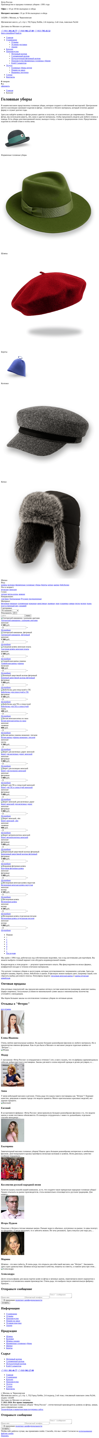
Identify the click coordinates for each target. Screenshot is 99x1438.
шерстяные (42, 603)
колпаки (11, 585)
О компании (11, 40)
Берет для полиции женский (13, 771)
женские (13, 589)
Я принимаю (23, 1300)
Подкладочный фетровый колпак (26, 58)
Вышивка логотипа (19, 72)
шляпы (4, 585)
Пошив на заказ (18, 70)
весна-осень (13, 594)
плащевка (64, 603)
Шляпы (9, 1336)
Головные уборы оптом (21, 68)
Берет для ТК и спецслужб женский (17, 787)
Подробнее (6, 630)
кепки (50, 585)
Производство (12, 51)
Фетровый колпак (19, 54)
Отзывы (14, 42)
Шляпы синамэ (13, 1341)
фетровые (5, 603)
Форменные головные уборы (19, 1343)
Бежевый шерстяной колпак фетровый (18, 678)
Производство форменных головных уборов (31, 61)
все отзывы (6, 1009)
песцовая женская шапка (62, 976)
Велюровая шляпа (9, 902)
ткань (89, 603)
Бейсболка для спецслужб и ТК (15, 692)
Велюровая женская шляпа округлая (17, 885)
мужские (5, 589)
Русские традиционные (31, 599)
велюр (83, 603)
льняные (51, 603)
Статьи (9, 75)
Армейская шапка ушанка (12, 663)
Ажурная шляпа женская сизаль (15, 649)
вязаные (13, 603)
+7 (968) (26, 31)
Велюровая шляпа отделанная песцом (17, 918)
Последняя (11, 953)
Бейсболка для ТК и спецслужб (15, 706)
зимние (22, 594)
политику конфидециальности (28, 1300)
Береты (9, 1348)
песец (77, 603)
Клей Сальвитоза (18, 63)
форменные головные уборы (28, 585)
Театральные (14, 599)
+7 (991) (9, 31)
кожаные (33, 603)
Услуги (9, 65)
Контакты (10, 77)
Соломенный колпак (20, 56)
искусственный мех (9, 606)
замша (72, 603)
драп (57, 603)
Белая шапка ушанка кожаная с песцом (18, 737)
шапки (56, 585)
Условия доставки (19, 44)
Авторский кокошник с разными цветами (19, 620)
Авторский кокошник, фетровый (15, 635)
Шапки (9, 1346)
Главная (9, 37)
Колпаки (10, 1339)
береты (44, 585)
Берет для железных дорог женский (16, 754)
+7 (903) (42, 31)
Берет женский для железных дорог (16, 804)
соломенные (23, 603)
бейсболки (64, 585)
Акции (14, 47)
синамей (22, 606)
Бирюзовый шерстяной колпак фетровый (19, 854)
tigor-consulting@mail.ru (11, 33)
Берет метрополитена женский (14, 837)
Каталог (9, 49)
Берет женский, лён (9, 821)
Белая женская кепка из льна (13, 721)
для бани (5, 599)
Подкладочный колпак (16, 1364)
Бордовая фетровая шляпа (12, 868)
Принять (5, 1436)
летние (4, 594)
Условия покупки (14, 1323)
